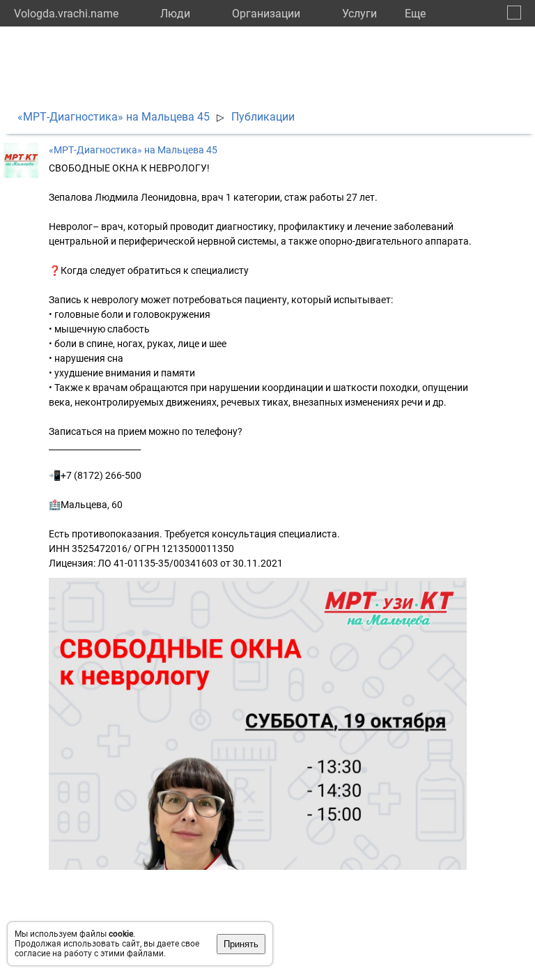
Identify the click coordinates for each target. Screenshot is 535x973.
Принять (241, 944)
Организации (266, 13)
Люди (175, 13)
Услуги (359, 13)
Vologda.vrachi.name (66, 13)
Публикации (263, 116)
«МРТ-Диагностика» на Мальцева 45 (113, 116)
